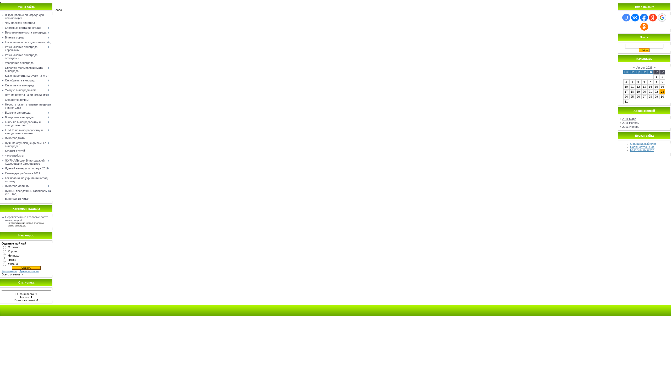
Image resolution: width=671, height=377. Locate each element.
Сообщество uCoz (642, 146)
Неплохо (13, 255)
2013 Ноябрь (630, 126)
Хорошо (13, 251)
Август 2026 (644, 67)
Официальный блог (643, 143)
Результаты (9, 271)
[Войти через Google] (662, 17)
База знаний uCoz (642, 150)
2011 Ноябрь (630, 122)
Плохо (12, 259)
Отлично (13, 247)
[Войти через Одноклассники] (644, 27)
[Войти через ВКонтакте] (635, 17)
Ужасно (13, 263)
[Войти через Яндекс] (653, 17)
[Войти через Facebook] (644, 17)
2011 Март (629, 118)
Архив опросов (29, 271)
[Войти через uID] (626, 17)
